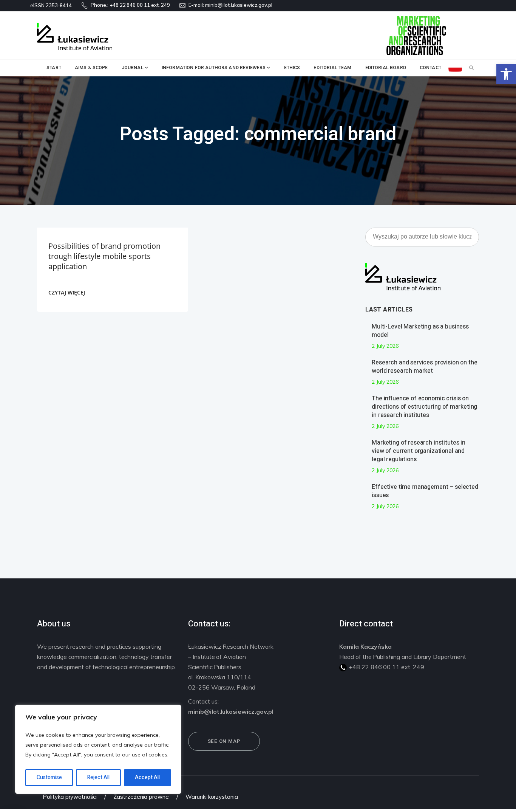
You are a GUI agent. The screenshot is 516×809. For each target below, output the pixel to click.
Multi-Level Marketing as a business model (420, 330)
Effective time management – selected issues (425, 491)
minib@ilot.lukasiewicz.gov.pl (238, 5)
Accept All (147, 777)
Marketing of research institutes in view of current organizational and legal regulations (418, 451)
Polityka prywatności (70, 796)
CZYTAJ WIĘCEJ (66, 292)
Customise (49, 777)
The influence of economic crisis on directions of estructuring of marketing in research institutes (424, 407)
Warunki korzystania (211, 796)
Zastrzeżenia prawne (141, 796)
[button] (506, 74)
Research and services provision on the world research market (424, 366)
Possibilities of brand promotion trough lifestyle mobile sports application (104, 256)
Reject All (98, 777)
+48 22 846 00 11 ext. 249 (140, 5)
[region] (98, 749)
